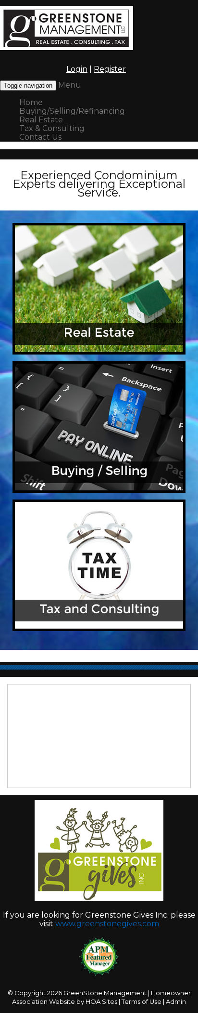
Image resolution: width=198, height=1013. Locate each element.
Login (76, 69)
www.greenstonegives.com (107, 923)
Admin (176, 1001)
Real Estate (41, 119)
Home (31, 102)
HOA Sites (101, 1001)
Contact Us (40, 137)
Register (110, 69)
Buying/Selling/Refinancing (72, 111)
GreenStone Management (105, 993)
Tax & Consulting (52, 128)
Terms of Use (141, 1001)
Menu (69, 85)
